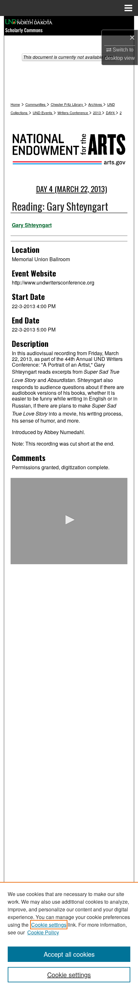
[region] (69, 936)
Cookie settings (48, 924)
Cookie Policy (43, 932)
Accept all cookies (69, 954)
